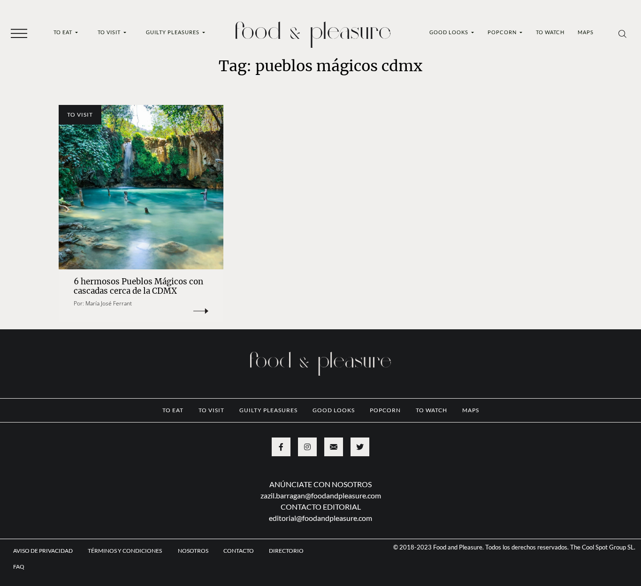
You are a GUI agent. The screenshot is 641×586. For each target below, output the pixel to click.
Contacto (238, 550)
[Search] (622, 33)
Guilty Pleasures (173, 32)
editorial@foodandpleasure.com (320, 517)
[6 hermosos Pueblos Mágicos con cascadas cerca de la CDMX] (141, 187)
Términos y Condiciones (125, 550)
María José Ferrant (108, 303)
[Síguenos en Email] (333, 447)
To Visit (110, 32)
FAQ (18, 566)
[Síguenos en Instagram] (307, 447)
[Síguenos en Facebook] (281, 447)
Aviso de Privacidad (43, 550)
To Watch (550, 32)
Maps (586, 32)
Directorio (286, 550)
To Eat (63, 32)
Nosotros (193, 550)
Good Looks (449, 32)
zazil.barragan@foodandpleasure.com (320, 495)
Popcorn (503, 32)
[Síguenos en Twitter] (360, 447)
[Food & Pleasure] (313, 31)
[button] (19, 33)
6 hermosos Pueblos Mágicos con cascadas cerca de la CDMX (138, 286)
